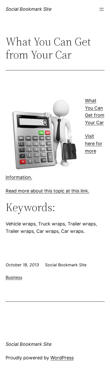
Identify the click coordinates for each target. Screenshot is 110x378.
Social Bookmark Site (29, 9)
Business (14, 277)
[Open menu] (101, 9)
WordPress (62, 357)
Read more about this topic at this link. (47, 190)
